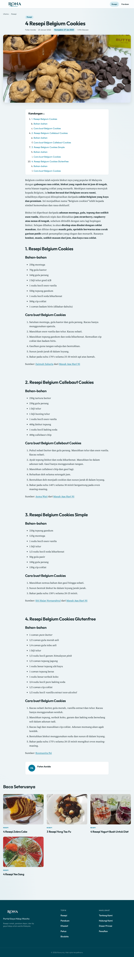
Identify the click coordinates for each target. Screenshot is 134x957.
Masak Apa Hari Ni (69, 364)
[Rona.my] (15, 911)
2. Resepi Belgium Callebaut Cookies (50, 133)
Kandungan (35, 113)
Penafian (103, 931)
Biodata (65, 936)
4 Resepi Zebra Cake (15, 831)
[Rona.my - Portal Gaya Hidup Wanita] (17, 4)
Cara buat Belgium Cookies (47, 128)
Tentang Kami (106, 915)
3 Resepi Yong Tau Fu (59, 831)
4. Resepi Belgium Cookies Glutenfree (50, 161)
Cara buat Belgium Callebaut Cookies (52, 142)
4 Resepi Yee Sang (13, 874)
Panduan (125, 4)
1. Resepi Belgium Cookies (44, 119)
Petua (63, 931)
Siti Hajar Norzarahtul (48, 600)
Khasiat (64, 925)
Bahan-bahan (40, 123)
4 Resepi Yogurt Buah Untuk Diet (109, 831)
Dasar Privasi (105, 925)
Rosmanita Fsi (43, 753)
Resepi (114, 4)
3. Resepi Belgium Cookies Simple (48, 147)
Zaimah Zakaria (44, 364)
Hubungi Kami (106, 920)
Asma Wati (41, 496)
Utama (6, 14)
